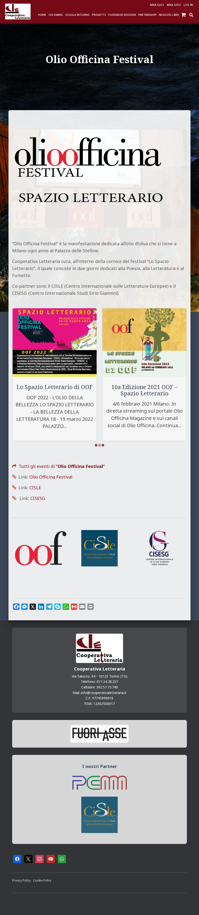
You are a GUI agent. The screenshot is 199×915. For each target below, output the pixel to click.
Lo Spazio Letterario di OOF (55, 387)
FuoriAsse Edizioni (122, 14)
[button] (96, 445)
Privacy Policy (21, 880)
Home (42, 14)
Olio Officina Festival (50, 477)
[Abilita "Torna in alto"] (189, 905)
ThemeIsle (178, 904)
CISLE (35, 487)
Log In (188, 5)
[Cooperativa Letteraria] (17, 11)
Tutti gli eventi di (58, 466)
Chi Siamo (56, 14)
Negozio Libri (169, 14)
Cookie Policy (42, 880)
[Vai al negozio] (184, 15)
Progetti (99, 14)
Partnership (147, 14)
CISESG (37, 498)
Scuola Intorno (77, 14)
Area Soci (157, 5)
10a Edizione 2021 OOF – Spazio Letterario (144, 390)
